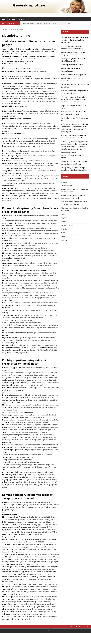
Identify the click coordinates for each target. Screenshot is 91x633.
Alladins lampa (66, 186)
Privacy (12, 19)
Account (64, 182)
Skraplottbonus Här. (9, 537)
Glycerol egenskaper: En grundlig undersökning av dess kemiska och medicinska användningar (73, 99)
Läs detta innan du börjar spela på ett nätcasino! (74, 209)
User (63, 233)
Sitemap (21, 19)
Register (64, 229)
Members (64, 222)
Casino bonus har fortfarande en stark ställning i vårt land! (73, 197)
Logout (64, 218)
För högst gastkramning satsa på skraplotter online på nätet (24, 361)
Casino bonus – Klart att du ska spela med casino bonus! (74, 190)
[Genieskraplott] (45, 11)
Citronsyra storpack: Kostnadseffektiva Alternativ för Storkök (72, 155)
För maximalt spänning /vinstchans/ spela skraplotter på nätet (30, 210)
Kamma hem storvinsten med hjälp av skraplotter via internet (27, 496)
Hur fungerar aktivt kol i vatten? (72, 65)
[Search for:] (78, 23)
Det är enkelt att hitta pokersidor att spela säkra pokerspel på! (74, 203)
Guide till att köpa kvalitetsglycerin (73, 75)
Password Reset (67, 225)
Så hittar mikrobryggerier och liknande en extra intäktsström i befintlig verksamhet (75, 39)
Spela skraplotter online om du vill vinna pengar (29, 43)
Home (4, 19)
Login (63, 214)
